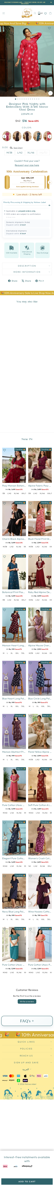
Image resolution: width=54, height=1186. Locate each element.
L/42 (20, 152)
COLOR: (27, 127)
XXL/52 (43, 152)
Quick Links (26, 1041)
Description (27, 265)
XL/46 (30, 152)
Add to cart (27, 1181)
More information (27, 272)
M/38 (9, 152)
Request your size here (27, 165)
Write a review (27, 1001)
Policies (26, 1048)
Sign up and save (26, 1062)
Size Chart (18, 148)
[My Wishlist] (45, 13)
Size (5, 147)
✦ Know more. (11, 217)
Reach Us (26, 1055)
